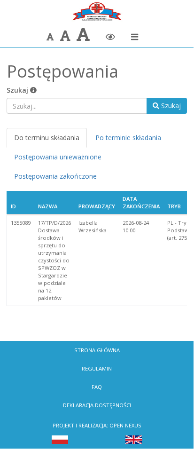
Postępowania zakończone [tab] (55, 176)
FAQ (97, 386)
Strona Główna (97, 350)
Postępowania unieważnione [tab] (57, 156)
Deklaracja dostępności (97, 405)
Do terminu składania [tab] (46, 137)
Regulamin (97, 368)
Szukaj (18, 90)
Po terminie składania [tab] (128, 137)
